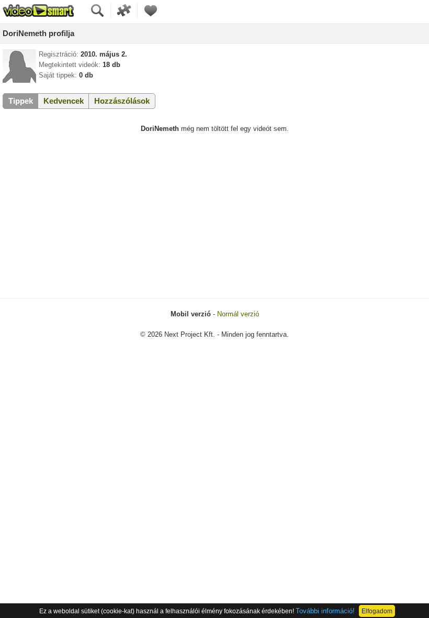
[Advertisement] (214, 219)
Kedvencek (63, 100)
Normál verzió (238, 314)
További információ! (325, 611)
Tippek (20, 100)
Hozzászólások (122, 100)
